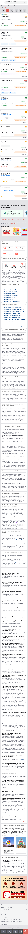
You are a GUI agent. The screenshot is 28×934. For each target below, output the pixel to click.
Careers (20, 921)
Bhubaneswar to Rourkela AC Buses (12, 313)
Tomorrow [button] (7, 7)
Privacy (20, 919)
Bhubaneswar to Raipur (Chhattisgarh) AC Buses (15, 311)
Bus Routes (7, 219)
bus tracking (21, 759)
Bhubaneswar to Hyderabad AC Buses (12, 315)
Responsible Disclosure (5, 921)
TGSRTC (19, 849)
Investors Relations (12, 922)
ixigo (13, 927)
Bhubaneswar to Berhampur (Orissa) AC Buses (14, 319)
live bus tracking (19, 539)
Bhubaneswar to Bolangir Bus (10, 293)
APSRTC (6, 849)
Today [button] (3, 7)
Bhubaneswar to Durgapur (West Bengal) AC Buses (15, 309)
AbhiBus (9, 927)
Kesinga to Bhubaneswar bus (19, 562)
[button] (2, 2)
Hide (24, 821)
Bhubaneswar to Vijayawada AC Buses (12, 324)
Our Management (4, 922)
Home (2, 219)
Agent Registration (4, 924)
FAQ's (14, 919)
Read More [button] (13, 223)
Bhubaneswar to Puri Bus (9, 297)
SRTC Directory (13, 835)
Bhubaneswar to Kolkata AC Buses (12, 317)
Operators (13, 921)
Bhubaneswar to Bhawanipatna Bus (12, 301)
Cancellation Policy (20, 922)
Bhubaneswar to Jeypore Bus (10, 299)
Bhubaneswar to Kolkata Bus (10, 289)
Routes (16, 921)
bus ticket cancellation (14, 706)
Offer (5, 919)
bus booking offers (20, 522)
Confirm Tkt (16, 927)
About (8, 919)
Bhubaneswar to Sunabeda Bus (11, 295)
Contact (11, 919)
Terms (17, 919)
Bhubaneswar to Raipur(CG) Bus (11, 291)
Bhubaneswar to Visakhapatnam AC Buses (13, 307)
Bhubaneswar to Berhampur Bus (11, 287)
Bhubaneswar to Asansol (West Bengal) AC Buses (15, 326)
